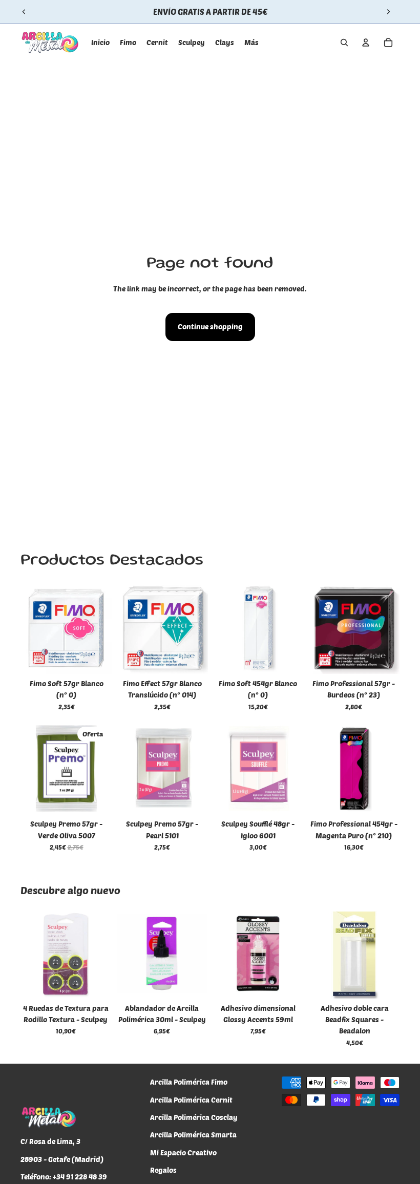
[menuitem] (251, 42)
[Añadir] (96, 658)
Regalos (163, 1170)
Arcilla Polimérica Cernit (191, 1099)
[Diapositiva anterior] (24, 12)
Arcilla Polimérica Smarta (193, 1134)
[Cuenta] (365, 42)
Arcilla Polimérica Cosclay (194, 1117)
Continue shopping (210, 326)
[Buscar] (344, 42)
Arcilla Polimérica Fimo (188, 1081)
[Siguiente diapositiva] (388, 12)
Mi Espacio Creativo (183, 1152)
